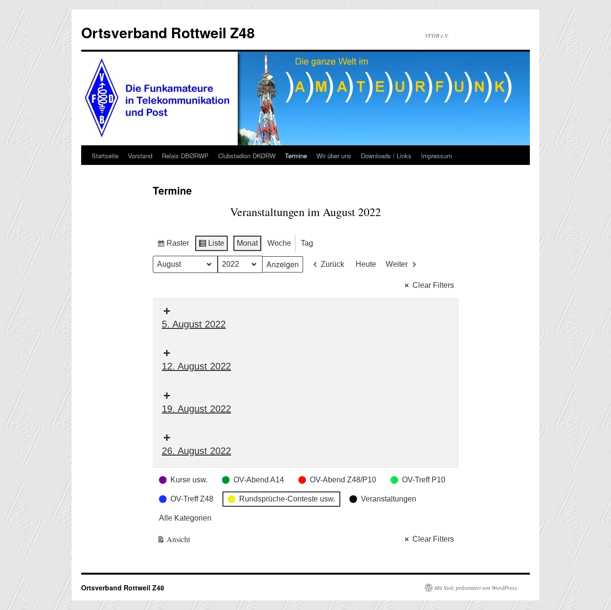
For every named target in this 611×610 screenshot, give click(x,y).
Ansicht (174, 541)
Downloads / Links (386, 155)
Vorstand (140, 155)
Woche (279, 243)
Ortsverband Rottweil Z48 (168, 32)
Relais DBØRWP (185, 155)
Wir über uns (333, 155)
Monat (247, 243)
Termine (296, 155)
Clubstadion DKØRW (246, 155)
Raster (173, 245)
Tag (307, 243)
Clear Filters (433, 285)
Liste (211, 245)
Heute (366, 264)
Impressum (436, 155)
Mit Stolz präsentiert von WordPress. (476, 587)
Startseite (105, 155)
